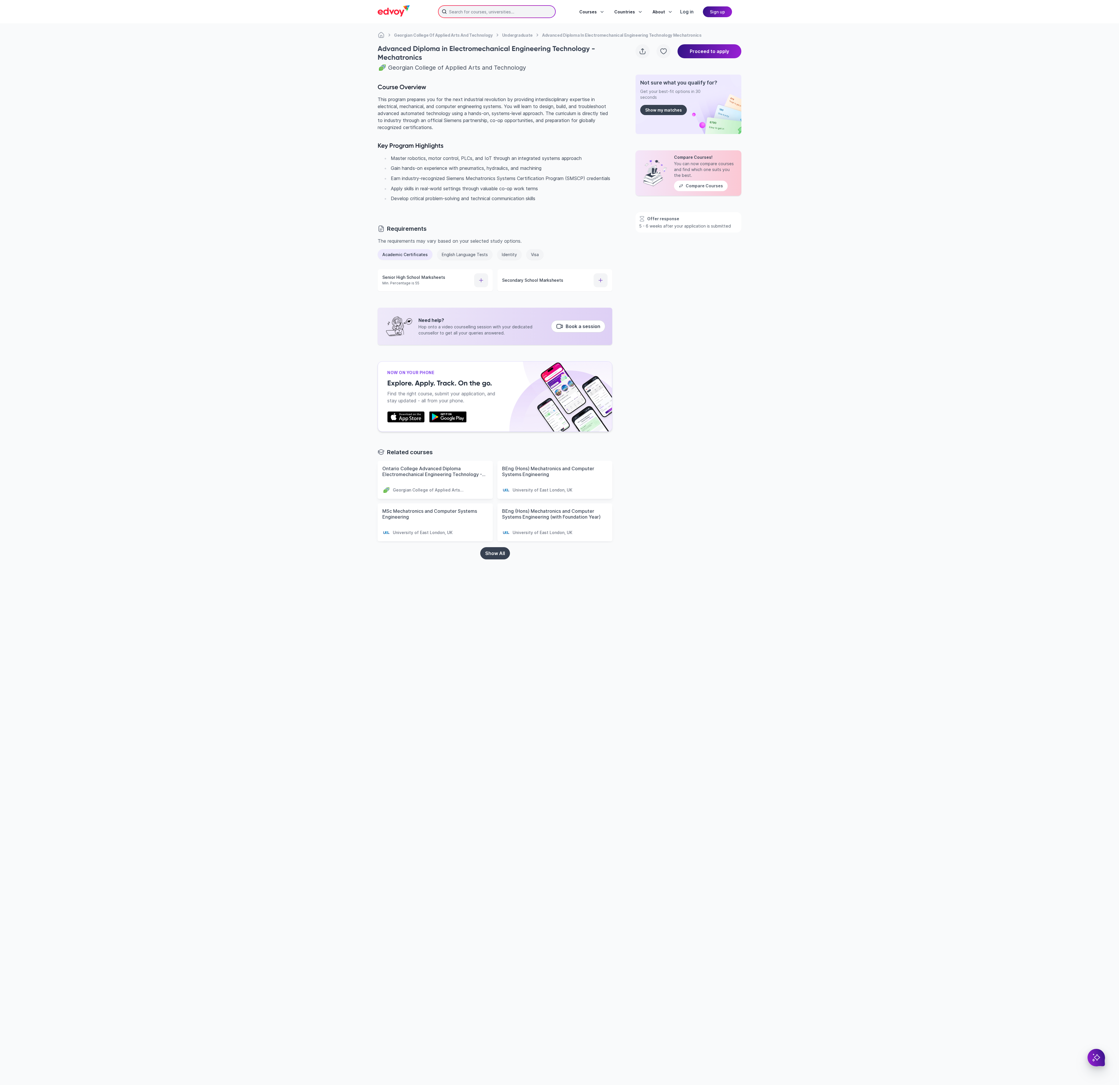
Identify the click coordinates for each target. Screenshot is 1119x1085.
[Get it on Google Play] (448, 417)
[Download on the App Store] (406, 417)
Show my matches (663, 110)
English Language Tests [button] (465, 254)
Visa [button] (535, 254)
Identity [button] (509, 254)
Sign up (717, 11)
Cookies (621, 1051)
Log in (687, 12)
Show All (495, 553)
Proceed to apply (709, 51)
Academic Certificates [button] (405, 254)
